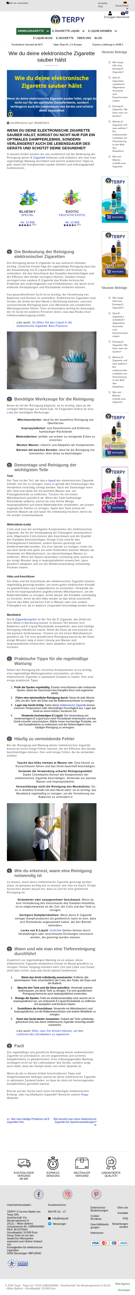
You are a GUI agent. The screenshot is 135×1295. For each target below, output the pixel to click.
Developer (124, 1290)
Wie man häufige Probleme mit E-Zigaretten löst (28, 1120)
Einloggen (110, 17)
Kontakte (102, 3)
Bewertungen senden (120, 1225)
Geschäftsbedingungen (100, 1226)
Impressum (97, 1232)
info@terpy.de (60, 1218)
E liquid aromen (100, 31)
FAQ (100, 6)
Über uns (84, 38)
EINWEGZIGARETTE (31, 31)
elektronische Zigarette (73, 705)
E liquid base (43, 38)
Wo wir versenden (19, 3)
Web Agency (122, 1283)
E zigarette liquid (66, 31)
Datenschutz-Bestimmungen (99, 1209)
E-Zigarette (65, 38)
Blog (98, 38)
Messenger (59, 1223)
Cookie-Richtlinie (96, 1217)
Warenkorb (123, 14)
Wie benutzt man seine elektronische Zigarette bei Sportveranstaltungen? (74, 1120)
